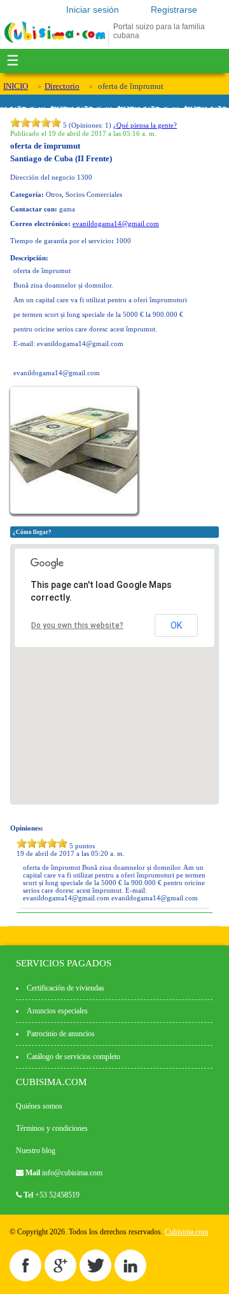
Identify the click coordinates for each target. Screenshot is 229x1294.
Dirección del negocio (42, 177)
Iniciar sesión (92, 9)
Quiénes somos (39, 1106)
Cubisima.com (186, 1231)
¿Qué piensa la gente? (145, 125)
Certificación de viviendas (65, 988)
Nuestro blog (35, 1150)
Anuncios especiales (57, 1010)
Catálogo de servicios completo (73, 1056)
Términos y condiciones (52, 1128)
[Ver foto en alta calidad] (75, 511)
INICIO (15, 86)
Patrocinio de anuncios (61, 1033)
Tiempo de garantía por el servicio (60, 240)
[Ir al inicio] (55, 42)
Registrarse (174, 9)
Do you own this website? (77, 625)
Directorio (62, 86)
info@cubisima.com (72, 1172)
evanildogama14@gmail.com (116, 223)
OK (176, 625)
